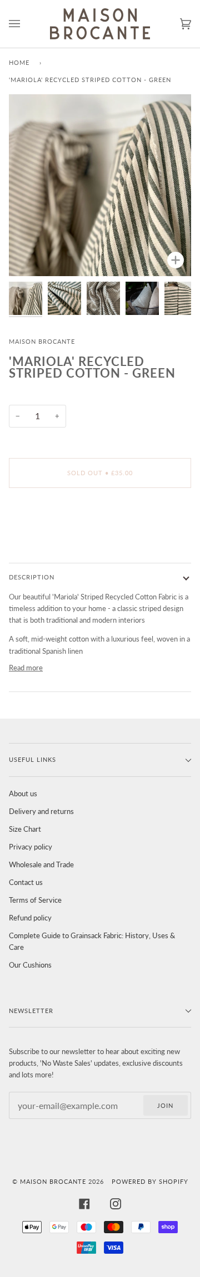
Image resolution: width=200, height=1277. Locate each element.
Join (165, 1105)
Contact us (26, 882)
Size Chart (25, 829)
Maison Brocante (42, 341)
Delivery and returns (41, 811)
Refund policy (30, 917)
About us (23, 793)
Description (31, 577)
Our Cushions (30, 964)
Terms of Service (35, 900)
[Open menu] (25, 24)
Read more (26, 667)
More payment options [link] (45, 539)
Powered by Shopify (150, 1181)
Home (19, 62)
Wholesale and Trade (41, 864)
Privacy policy (30, 846)
